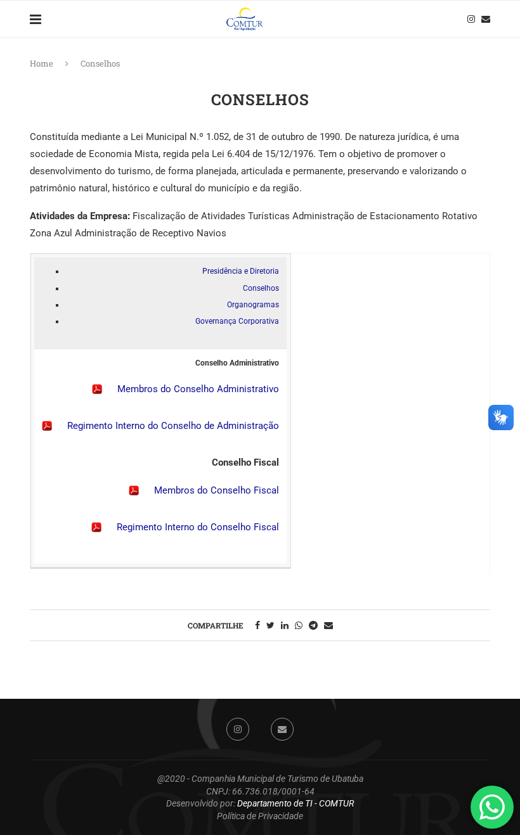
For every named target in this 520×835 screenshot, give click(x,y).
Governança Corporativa (237, 321)
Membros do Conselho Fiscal (216, 490)
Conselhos (261, 288)
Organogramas (253, 304)
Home (41, 63)
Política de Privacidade (260, 816)
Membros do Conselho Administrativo (198, 389)
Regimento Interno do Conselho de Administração (173, 425)
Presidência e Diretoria (240, 271)
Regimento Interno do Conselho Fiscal (198, 527)
